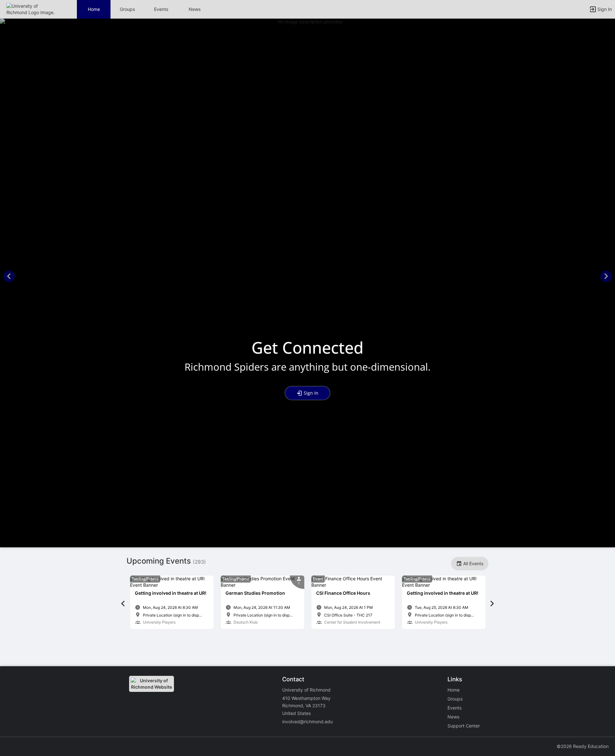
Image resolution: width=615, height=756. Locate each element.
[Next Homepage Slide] (606, 277)
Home (453, 690)
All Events (472, 563)
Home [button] (94, 9)
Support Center (463, 725)
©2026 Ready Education (583, 746)
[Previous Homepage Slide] (9, 277)
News (195, 9)
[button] (32, 9)
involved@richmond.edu (307, 721)
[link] (172, 602)
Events (161, 9)
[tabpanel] (172, 602)
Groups (127, 9)
